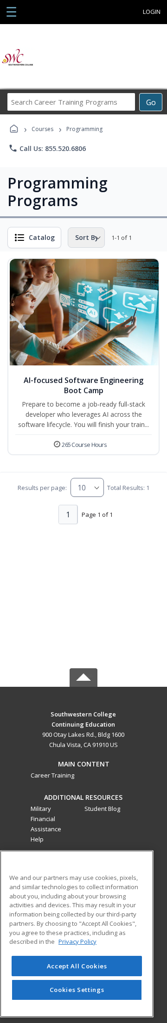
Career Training (52, 775)
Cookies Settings (77, 989)
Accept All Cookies (77, 966)
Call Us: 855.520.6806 (47, 148)
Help (37, 839)
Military (41, 808)
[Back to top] (83, 720)
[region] (77, 933)
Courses (42, 129)
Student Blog (102, 808)
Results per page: (42, 487)
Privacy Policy (77, 941)
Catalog (42, 237)
